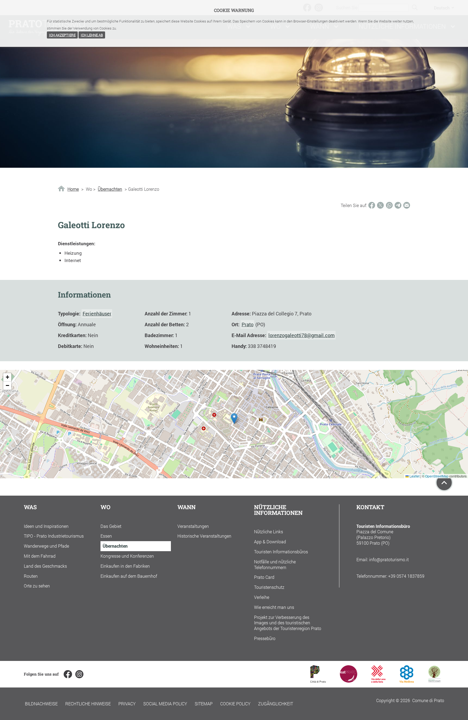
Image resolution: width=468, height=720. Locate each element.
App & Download (270, 541)
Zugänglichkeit (275, 703)
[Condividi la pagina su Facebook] (371, 205)
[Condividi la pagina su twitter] (380, 205)
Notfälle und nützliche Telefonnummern (275, 564)
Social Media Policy (165, 703)
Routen (31, 576)
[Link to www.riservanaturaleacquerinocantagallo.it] (434, 681)
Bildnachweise (41, 703)
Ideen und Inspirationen (46, 526)
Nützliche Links (268, 531)
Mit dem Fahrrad (40, 556)
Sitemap (204, 703)
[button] (234, 418)
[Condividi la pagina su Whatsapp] (389, 205)
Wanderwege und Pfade (46, 546)
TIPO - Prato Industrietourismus (54, 536)
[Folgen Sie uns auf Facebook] (68, 674)
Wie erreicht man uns (274, 607)
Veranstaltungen (193, 526)
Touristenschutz (269, 587)
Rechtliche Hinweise (88, 703)
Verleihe (261, 597)
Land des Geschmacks (45, 566)
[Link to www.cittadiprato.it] (318, 681)
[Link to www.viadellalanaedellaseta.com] (378, 681)
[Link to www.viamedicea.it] (406, 681)
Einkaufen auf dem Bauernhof (128, 576)
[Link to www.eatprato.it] (348, 681)
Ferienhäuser (97, 313)
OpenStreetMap (436, 476)
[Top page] (444, 482)
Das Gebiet (110, 526)
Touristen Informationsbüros (281, 551)
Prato (247, 324)
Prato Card (264, 577)
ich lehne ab (92, 35)
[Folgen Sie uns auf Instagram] (79, 674)
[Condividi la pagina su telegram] (398, 205)
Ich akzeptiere (62, 35)
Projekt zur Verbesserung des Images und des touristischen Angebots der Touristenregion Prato (287, 622)
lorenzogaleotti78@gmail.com (301, 335)
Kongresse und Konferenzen (127, 556)
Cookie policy (235, 703)
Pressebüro (264, 638)
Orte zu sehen (37, 586)
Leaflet (414, 476)
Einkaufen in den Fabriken (125, 566)
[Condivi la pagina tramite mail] (406, 205)
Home (73, 189)
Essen (106, 536)
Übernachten (110, 189)
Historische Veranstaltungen (204, 536)
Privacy (127, 703)
